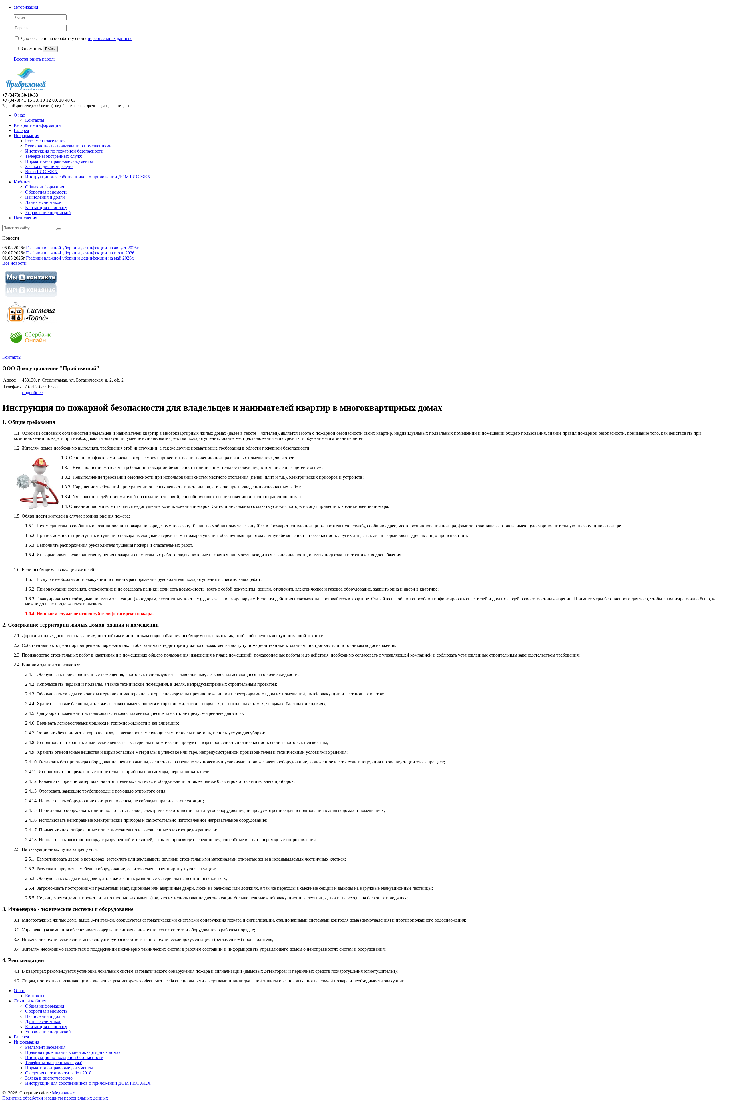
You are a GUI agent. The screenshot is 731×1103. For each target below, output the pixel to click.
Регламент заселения (45, 140)
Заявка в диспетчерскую (49, 166)
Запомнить (30, 48)
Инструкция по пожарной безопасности (64, 151)
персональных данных (110, 38)
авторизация (26, 7)
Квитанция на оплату (46, 207)
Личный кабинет (30, 1000)
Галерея (21, 130)
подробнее (32, 392)
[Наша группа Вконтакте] (30, 297)
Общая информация (44, 186)
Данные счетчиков (43, 202)
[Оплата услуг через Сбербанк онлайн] (30, 347)
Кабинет (22, 181)
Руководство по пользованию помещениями (68, 145)
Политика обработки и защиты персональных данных (55, 1098)
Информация (26, 135)
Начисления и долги (45, 197)
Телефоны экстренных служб (53, 156)
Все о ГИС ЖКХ (41, 171)
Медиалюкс (63, 1092)
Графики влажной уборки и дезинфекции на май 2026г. (80, 258)
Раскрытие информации (37, 125)
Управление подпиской (48, 212)
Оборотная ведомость (46, 192)
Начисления (25, 217)
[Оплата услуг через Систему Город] (30, 322)
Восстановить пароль (34, 59)
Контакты (34, 120)
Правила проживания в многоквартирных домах (73, 1052)
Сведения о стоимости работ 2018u (59, 1072)
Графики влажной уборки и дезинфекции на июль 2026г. (81, 252)
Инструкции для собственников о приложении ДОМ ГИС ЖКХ (88, 176)
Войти (50, 49)
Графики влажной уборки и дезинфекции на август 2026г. (82, 247)
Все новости (14, 263)
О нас (19, 115)
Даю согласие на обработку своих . (77, 38)
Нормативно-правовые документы (59, 161)
